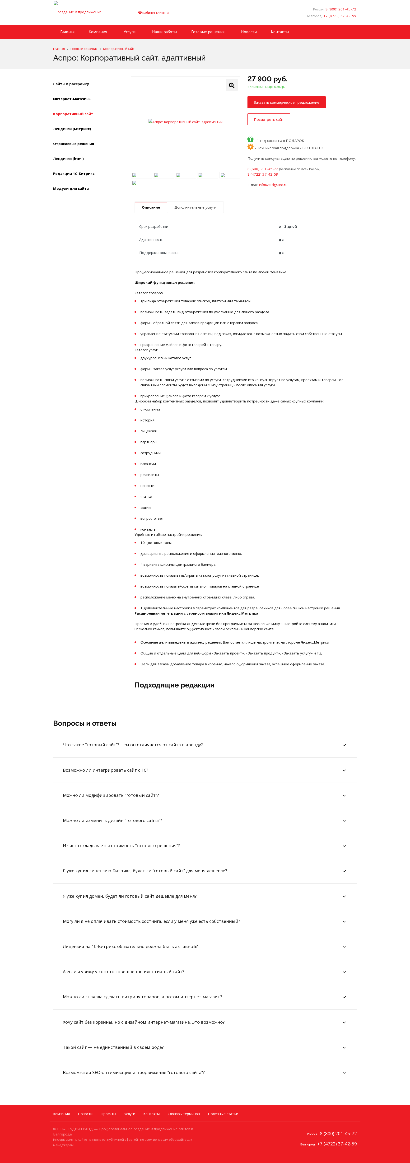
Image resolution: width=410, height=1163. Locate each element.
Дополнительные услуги (195, 207)
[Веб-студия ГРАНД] (89, 12)
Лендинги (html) (68, 158)
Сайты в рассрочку (71, 83)
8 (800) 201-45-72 (340, 9)
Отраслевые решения (73, 143)
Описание (151, 207)
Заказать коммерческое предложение (286, 102)
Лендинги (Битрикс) (72, 128)
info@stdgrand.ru (273, 184)
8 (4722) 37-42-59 (262, 174)
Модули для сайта (71, 188)
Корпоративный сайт (73, 113)
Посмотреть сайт (269, 119)
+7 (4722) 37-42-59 (338, 15)
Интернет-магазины (72, 98)
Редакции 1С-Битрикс (73, 173)
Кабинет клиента (155, 12)
